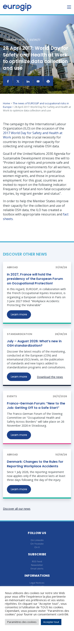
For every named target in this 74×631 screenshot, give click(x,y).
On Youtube (37, 543)
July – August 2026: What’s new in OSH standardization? (34, 343)
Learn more (19, 314)
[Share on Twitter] (18, 81)
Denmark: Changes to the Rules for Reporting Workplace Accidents (35, 463)
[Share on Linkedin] (28, 81)
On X (37, 547)
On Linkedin (37, 540)
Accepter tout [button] (51, 622)
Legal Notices (37, 582)
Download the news (50, 377)
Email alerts (37, 568)
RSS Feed (37, 561)
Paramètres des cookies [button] (22, 622)
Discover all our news (16, 509)
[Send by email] (38, 81)
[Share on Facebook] (8, 81)
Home (6, 103)
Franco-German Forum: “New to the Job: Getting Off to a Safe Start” (36, 405)
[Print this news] (48, 81)
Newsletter (37, 564)
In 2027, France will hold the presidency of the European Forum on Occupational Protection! (35, 279)
